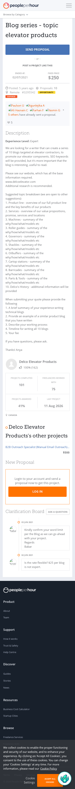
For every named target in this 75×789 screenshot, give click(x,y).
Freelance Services (13, 737)
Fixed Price (53, 73)
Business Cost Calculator (16, 709)
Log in (37, 492)
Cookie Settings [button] (29, 780)
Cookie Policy (48, 768)
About (6, 610)
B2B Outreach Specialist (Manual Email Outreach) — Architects (37, 447)
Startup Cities (10, 715)
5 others (13, 114)
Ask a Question (58, 511)
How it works (10, 638)
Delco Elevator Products (38, 361)
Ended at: (20, 73)
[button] (68, 5)
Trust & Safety (10, 645)
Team (6, 617)
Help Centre (9, 652)
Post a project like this (37, 65)
